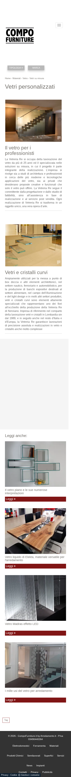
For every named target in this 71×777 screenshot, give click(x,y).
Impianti (40, 765)
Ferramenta (39, 745)
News (29, 765)
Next (59, 119)
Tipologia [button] (15, 68)
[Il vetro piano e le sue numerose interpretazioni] (35, 464)
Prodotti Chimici (15, 755)
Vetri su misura (37, 78)
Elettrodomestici (21, 745)
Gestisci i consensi (30, 775)
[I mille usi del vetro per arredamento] (35, 665)
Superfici (48, 755)
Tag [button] (6, 720)
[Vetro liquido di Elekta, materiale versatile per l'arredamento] (35, 531)
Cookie (13, 775)
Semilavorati (33, 755)
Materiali (17, 78)
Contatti (23, 772)
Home (8, 78)
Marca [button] (36, 68)
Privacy (4, 775)
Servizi (60, 755)
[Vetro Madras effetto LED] (35, 598)
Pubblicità (47, 772)
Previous (7, 119)
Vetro (25, 78)
